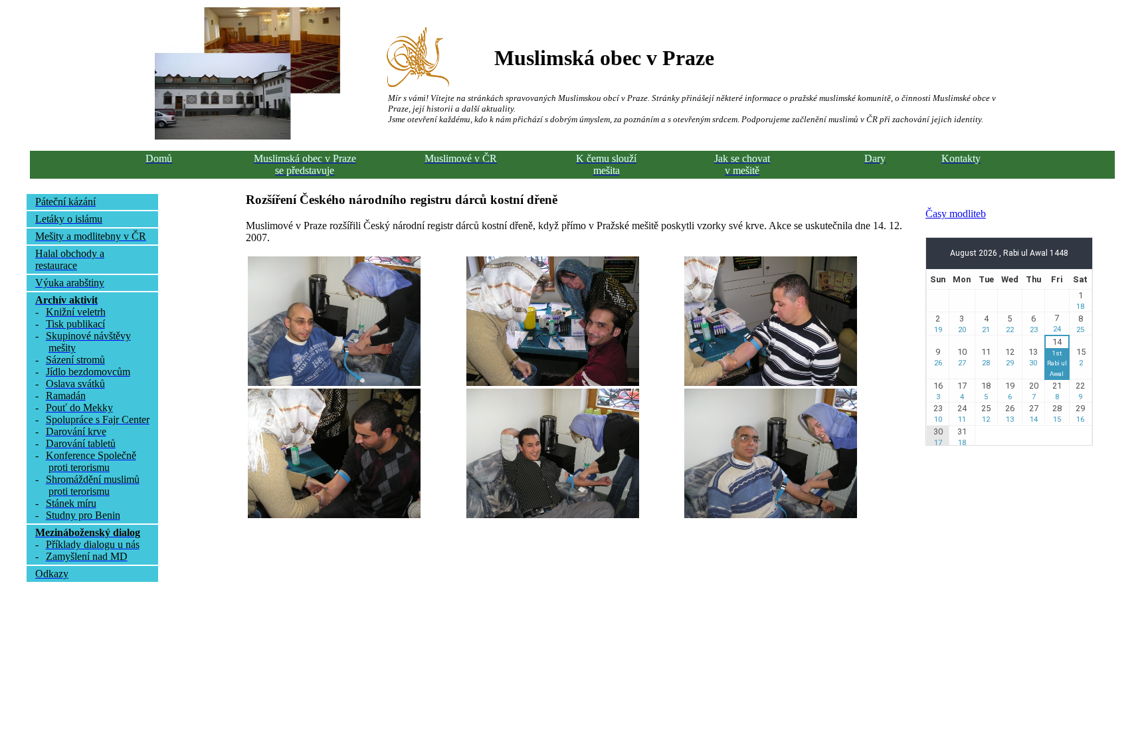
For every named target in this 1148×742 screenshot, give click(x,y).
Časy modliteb (955, 213)
